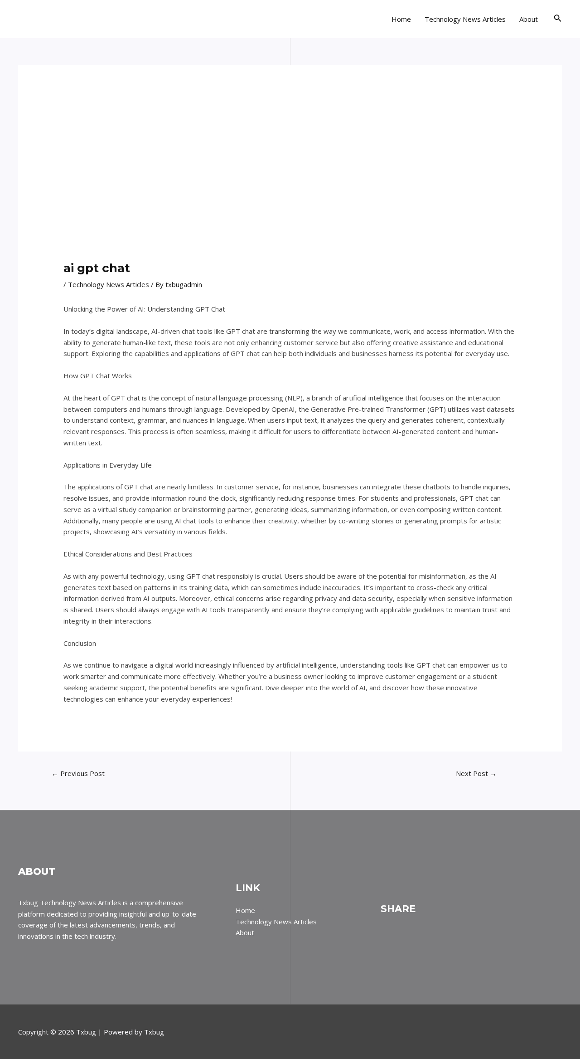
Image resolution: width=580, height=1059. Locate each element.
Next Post (476, 773)
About (528, 19)
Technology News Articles (465, 19)
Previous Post (78, 773)
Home (401, 19)
